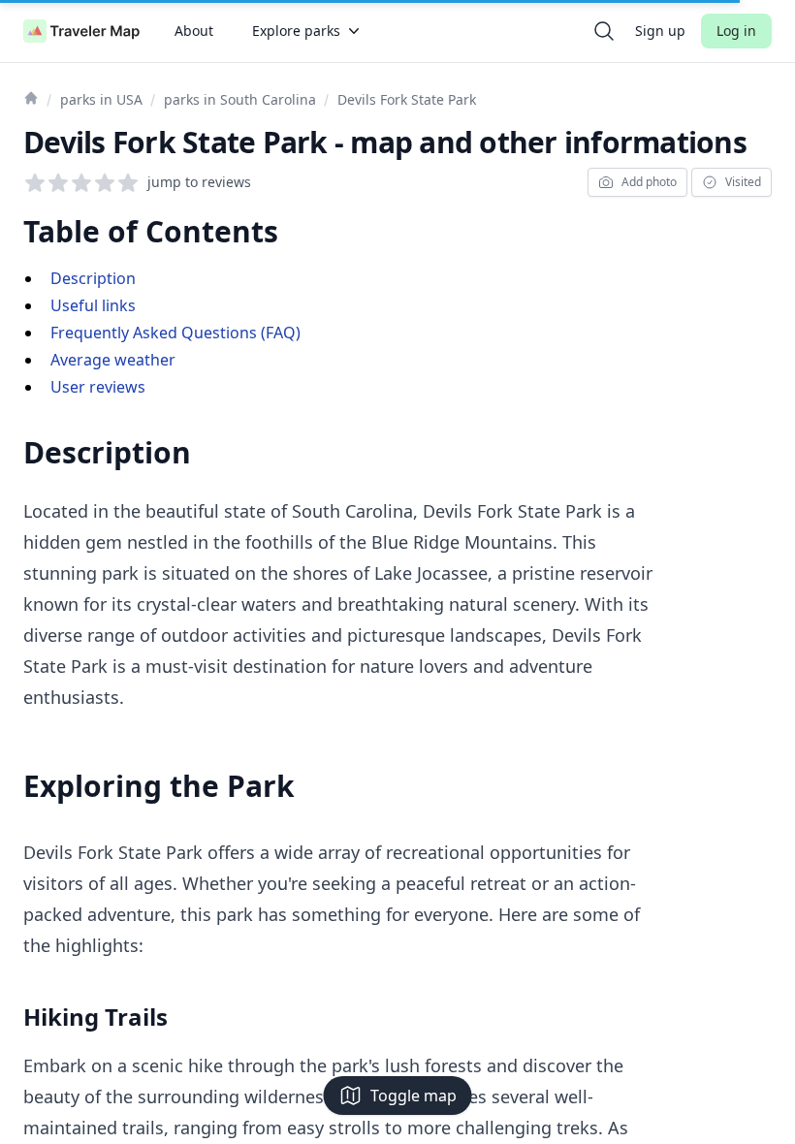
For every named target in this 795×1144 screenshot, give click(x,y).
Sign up (660, 30)
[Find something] (604, 31)
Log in (736, 30)
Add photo (649, 182)
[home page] (81, 31)
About (194, 30)
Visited (743, 182)
